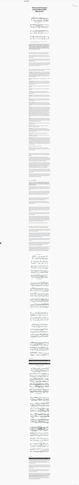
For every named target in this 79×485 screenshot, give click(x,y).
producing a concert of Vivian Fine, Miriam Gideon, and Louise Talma (39, 238)
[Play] (29, 360)
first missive (34, 44)
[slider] (49, 360)
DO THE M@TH (26, 1)
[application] (39, 360)
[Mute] (47, 360)
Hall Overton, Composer (38, 236)
